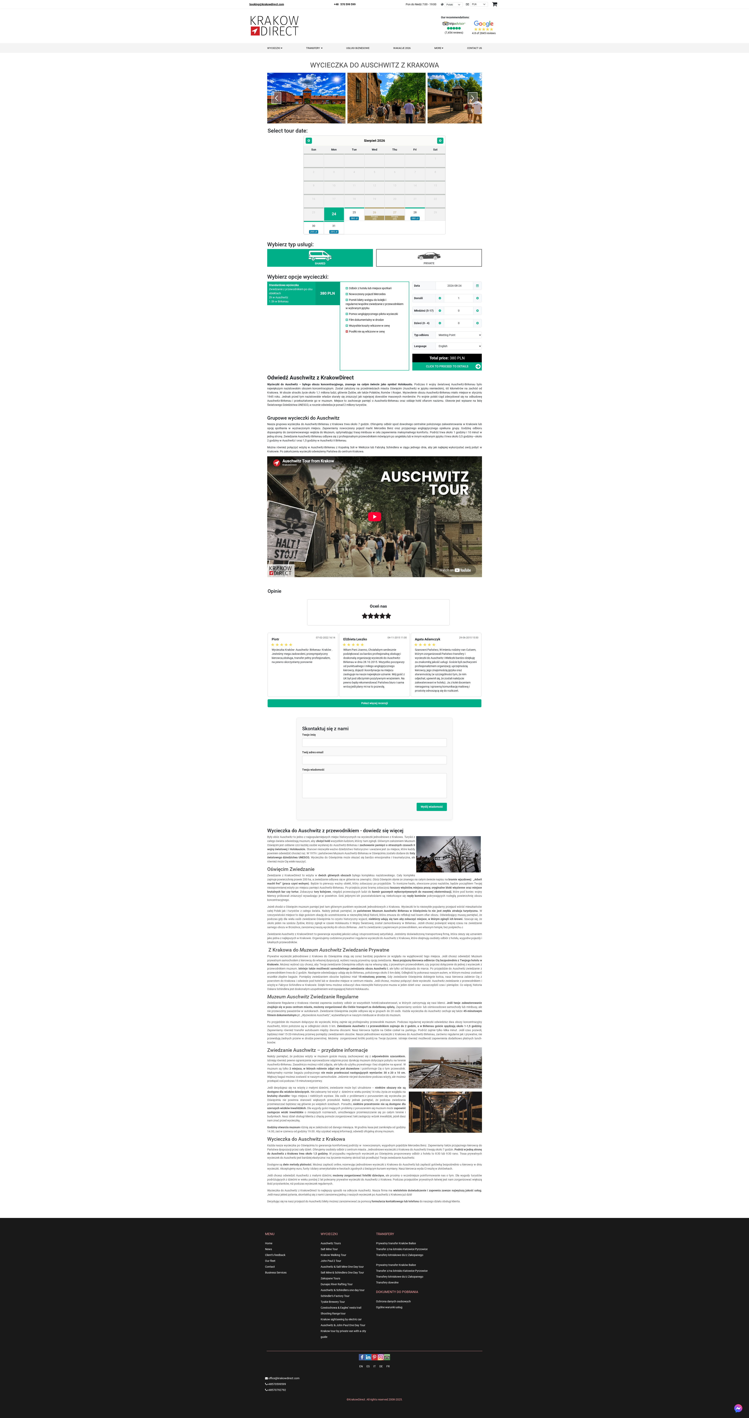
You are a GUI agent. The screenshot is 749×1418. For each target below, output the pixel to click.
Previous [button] (276, 98)
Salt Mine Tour (329, 1249)
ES (368, 1366)
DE (381, 1366)
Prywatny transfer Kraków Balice (396, 1243)
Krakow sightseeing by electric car (341, 1319)
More (438, 48)
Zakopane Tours (330, 1278)
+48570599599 (276, 1384)
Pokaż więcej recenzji (374, 703)
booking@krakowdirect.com (266, 4)
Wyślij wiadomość (432, 806)
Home (268, 1243)
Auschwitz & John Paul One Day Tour (343, 1325)
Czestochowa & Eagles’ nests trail (341, 1307)
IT (374, 1366)
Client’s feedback (275, 1255)
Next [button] (472, 98)
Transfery (313, 48)
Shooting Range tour (333, 1313)
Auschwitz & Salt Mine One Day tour (342, 1266)
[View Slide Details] (306, 99)
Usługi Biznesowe (357, 48)
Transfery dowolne (387, 1282)
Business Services (276, 1272)
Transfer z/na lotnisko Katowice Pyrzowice (402, 1249)
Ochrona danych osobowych (393, 1301)
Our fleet (270, 1260)
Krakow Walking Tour (333, 1255)
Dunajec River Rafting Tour (337, 1284)
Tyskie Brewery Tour (333, 1301)
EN (361, 1366)
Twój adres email (312, 752)
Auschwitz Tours (331, 1243)
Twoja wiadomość (313, 769)
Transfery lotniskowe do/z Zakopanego (399, 1255)
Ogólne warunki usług (389, 1307)
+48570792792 (276, 1389)
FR (388, 1366)
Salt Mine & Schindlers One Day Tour (342, 1272)
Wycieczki (274, 48)
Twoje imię (309, 734)
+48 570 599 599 (345, 4)
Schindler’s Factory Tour (335, 1295)
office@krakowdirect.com (283, 1378)
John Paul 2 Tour (331, 1260)
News (268, 1249)
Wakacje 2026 (402, 48)
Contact (270, 1266)
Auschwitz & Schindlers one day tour (343, 1290)
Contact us (474, 48)
